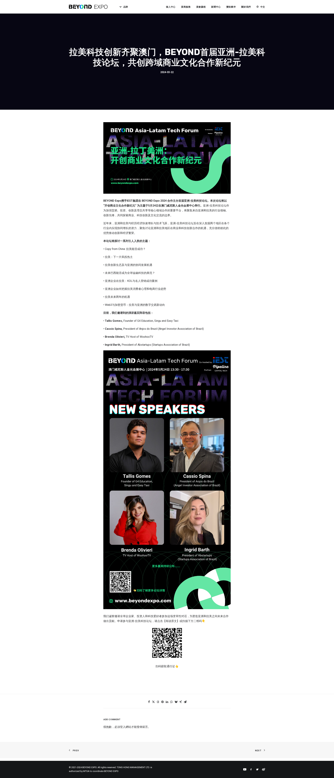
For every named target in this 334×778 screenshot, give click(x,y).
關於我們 (246, 7)
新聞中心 (216, 7)
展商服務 (186, 7)
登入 (123, 727)
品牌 (125, 7)
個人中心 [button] (171, 7)
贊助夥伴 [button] (231, 7)
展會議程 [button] (201, 7)
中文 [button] (262, 7)
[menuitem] (122, 7)
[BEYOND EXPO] (88, 7)
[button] (149, 702)
